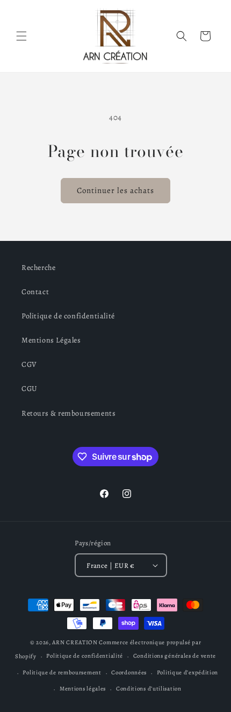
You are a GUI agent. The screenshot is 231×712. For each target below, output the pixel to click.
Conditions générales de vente (174, 656)
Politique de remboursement (62, 672)
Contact (35, 292)
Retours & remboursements (68, 413)
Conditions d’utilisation (149, 689)
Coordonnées (129, 672)
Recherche (38, 267)
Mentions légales (83, 689)
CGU (29, 388)
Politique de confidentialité (68, 316)
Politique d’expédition (187, 672)
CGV (29, 364)
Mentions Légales (51, 340)
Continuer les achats (115, 190)
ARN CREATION (74, 642)
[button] (21, 36)
